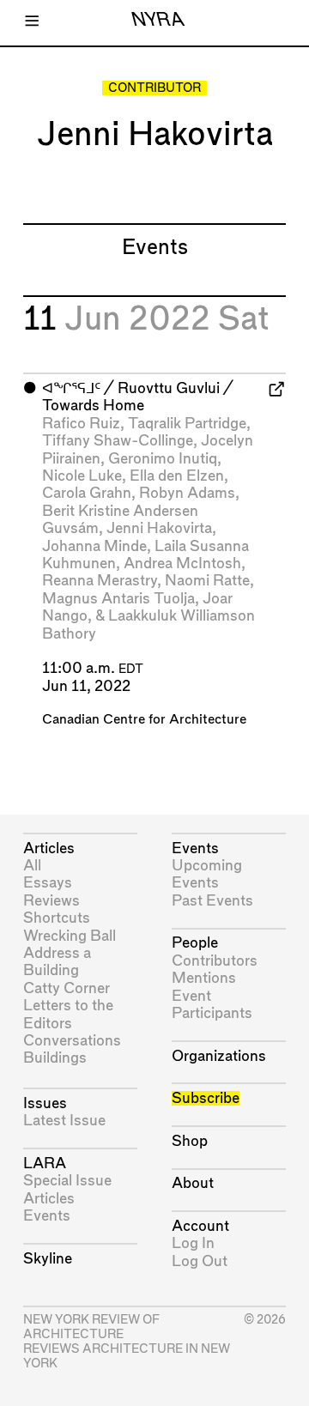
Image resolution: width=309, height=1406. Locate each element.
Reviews (51, 901)
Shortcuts (56, 918)
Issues (45, 1103)
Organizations (219, 1056)
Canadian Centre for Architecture (144, 719)
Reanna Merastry (99, 580)
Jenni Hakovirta (159, 528)
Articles (49, 848)
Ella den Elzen (177, 476)
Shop (190, 1141)
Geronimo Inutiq (162, 458)
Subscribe (205, 1098)
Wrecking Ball (69, 936)
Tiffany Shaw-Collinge (117, 440)
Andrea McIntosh (182, 563)
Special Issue (67, 1180)
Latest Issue (64, 1120)
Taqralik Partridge (187, 423)
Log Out (199, 1261)
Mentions (204, 978)
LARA (44, 1163)
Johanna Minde (94, 546)
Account (200, 1226)
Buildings (55, 1058)
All (32, 865)
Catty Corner (66, 988)
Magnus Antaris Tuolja (118, 598)
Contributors (215, 961)
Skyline (47, 1258)
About (193, 1183)
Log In (193, 1243)
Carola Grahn (86, 493)
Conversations (72, 1040)
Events (46, 1216)
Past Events (212, 901)
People (195, 943)
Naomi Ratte (207, 580)
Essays (47, 883)
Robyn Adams (187, 493)
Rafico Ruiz (81, 423)
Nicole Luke (82, 476)
